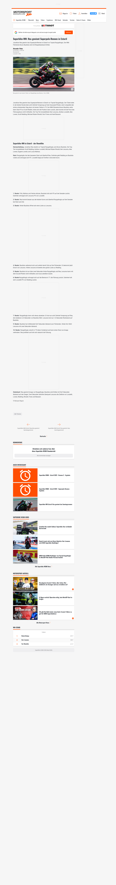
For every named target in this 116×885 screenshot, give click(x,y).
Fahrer (44, 632)
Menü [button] (103, 13)
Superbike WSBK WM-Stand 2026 (43, 650)
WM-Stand (58, 20)
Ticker (75, 13)
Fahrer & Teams (80, 20)
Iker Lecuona (25, 640)
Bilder (89, 20)
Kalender (65, 20)
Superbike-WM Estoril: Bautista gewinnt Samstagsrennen (28, 429)
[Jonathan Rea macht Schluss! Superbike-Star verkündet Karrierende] (43, 528)
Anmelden (84, 13)
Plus (92, 13)
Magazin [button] (65, 13)
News (37, 20)
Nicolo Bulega (25, 636)
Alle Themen (17, 414)
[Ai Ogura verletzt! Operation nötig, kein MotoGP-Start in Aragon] (43, 598)
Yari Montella (25, 644)
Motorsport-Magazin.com (22, 13)
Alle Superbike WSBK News (43, 566)
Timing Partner (36, 26)
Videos (43, 20)
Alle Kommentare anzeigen (44, 455)
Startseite (43, 436)
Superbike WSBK (21, 20)
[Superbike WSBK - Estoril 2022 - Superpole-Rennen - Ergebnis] (43, 490)
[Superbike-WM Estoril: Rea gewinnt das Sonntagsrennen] (43, 504)
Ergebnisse (50, 20)
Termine (72, 20)
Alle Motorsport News (42, 623)
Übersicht (31, 20)
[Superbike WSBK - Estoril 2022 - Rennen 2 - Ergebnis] (43, 475)
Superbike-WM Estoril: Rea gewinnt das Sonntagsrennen (59, 429)
